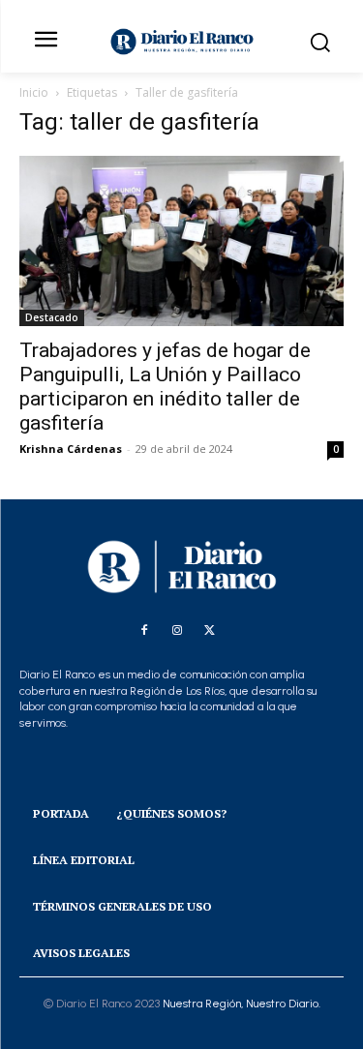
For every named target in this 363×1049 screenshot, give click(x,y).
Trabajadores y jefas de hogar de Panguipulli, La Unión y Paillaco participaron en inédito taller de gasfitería (165, 387)
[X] (210, 631)
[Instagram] (177, 631)
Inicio (33, 92)
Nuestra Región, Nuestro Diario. (241, 1003)
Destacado (51, 317)
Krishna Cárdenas (70, 448)
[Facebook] (144, 631)
